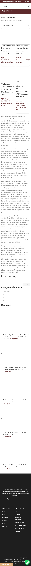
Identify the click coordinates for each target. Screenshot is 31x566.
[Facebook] (11, 503)
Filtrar (27, 284)
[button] (27, 562)
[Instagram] (15, 503)
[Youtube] (20, 503)
